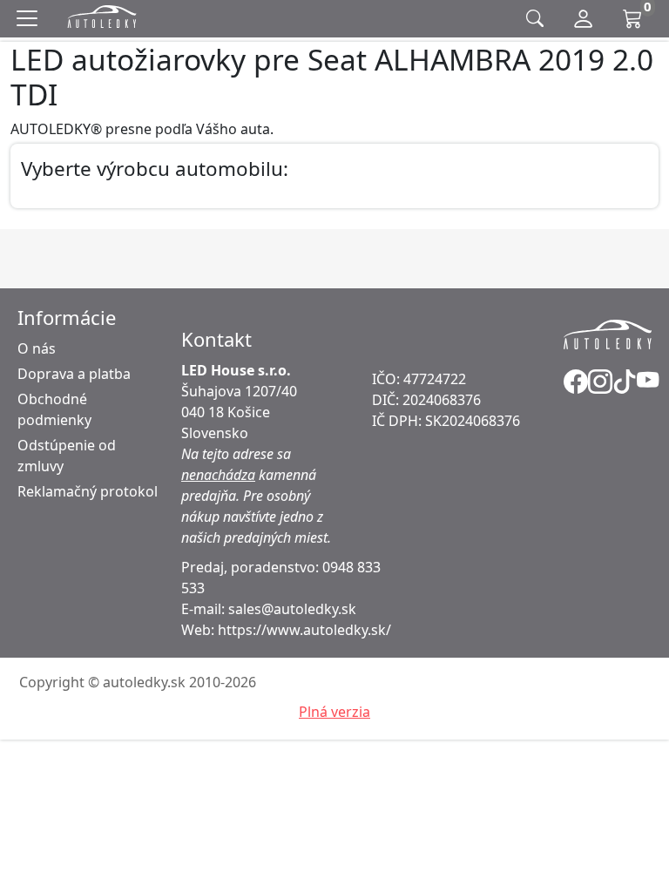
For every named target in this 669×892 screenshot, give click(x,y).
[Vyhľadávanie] (535, 18)
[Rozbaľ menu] (30, 18)
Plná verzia (334, 711)
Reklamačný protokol (87, 491)
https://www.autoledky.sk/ (304, 629)
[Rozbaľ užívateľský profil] (583, 19)
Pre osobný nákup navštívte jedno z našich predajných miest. (256, 516)
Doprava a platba (74, 373)
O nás (36, 348)
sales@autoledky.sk (292, 608)
